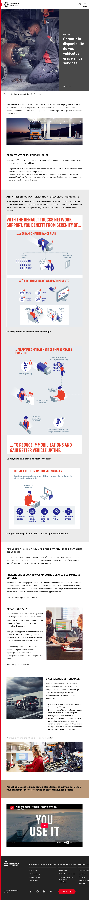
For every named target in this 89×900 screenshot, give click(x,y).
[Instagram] (37, 891)
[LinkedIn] (44, 891)
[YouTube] (51, 891)
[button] (85, 5)
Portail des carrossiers (67, 874)
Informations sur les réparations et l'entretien (66, 879)
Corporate (33, 870)
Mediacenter (63, 870)
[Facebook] (30, 891)
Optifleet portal (34, 877)
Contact (65, 891)
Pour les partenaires (67, 864)
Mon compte (33, 881)
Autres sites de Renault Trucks (42, 864)
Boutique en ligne (35, 874)
